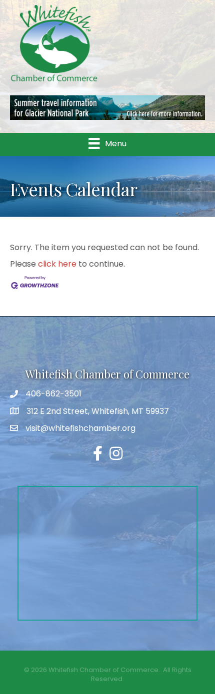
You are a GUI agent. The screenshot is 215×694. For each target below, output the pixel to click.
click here (57, 264)
